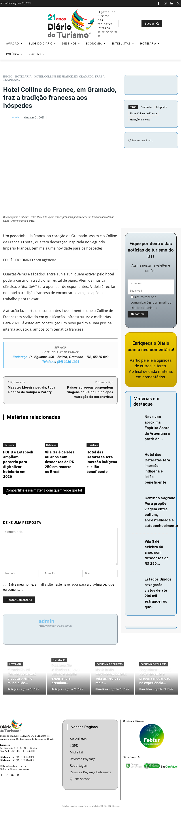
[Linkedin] (172, 3)
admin (15, 117)
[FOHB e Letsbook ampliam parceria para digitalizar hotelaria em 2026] (18, 436)
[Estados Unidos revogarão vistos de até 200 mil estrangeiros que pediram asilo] (136, 580)
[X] (178, 3)
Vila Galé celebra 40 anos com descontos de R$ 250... (157, 552)
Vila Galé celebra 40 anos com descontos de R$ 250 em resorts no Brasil (60, 462)
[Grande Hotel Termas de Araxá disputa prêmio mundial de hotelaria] (24, 676)
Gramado (146, 107)
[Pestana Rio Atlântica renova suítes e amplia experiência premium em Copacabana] (68, 676)
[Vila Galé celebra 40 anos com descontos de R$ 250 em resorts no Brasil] (60, 436)
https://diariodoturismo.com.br (55, 625)
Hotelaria (23, 76)
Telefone (48, 362)
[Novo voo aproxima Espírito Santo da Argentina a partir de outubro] (136, 417)
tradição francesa (140, 119)
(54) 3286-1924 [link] (68, 362)
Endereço (20, 357)
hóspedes (161, 107)
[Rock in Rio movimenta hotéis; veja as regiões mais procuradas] (112, 676)
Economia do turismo (110, 664)
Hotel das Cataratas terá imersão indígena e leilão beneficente (102, 462)
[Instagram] (165, 3)
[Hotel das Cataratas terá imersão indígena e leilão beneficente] (102, 436)
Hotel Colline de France (143, 113)
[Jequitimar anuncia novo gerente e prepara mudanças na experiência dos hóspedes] (156, 676)
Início (7, 76)
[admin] (7, 117)
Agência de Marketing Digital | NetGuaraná (100, 806)
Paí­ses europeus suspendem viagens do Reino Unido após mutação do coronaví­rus (90, 392)
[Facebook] (158, 3)
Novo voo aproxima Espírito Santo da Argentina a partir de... (157, 427)
